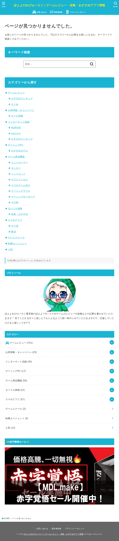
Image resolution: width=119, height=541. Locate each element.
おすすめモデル (19, 150)
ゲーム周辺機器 (16, 156)
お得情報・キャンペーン (21, 110)
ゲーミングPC (15, 145)
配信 (13, 231)
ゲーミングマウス (20, 191)
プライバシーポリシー (78, 12)
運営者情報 (58, 12)
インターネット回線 (18, 122)
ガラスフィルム (19, 179)
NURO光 (16, 127)
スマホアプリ (15, 220)
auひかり (16, 133)
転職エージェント (17, 243)
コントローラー (19, 162)
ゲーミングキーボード (23, 196)
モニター (16, 168)
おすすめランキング (22, 98)
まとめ (14, 104)
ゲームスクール (16, 237)
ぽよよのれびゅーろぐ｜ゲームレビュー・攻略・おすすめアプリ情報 (59, 5)
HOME (6, 518)
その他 (14, 202)
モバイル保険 (15, 208)
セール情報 (17, 115)
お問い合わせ (42, 12)
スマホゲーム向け (20, 185)
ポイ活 (14, 225)
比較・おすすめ (19, 214)
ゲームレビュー (16, 92)
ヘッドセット (18, 174)
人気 (10, 249)
